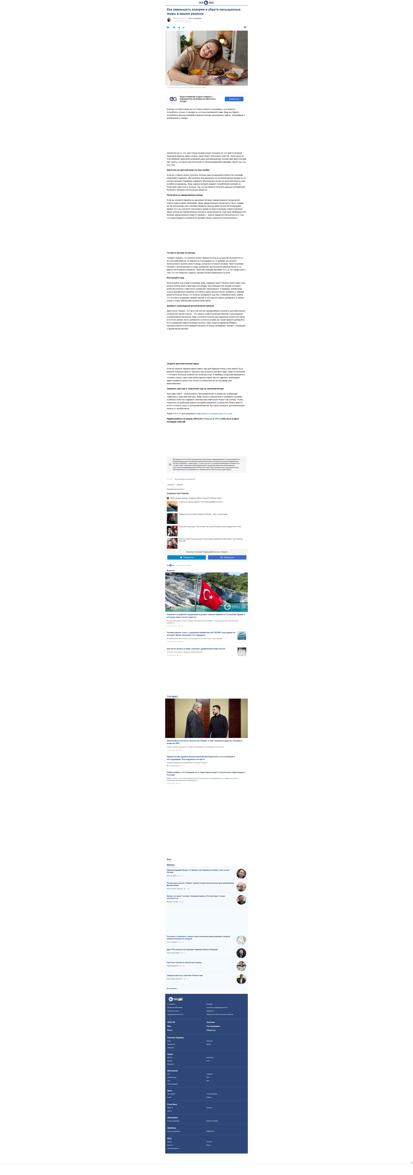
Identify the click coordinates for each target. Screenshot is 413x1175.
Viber (217, 418)
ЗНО (168, 1081)
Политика (210, 1022)
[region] (206, 135)
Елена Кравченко (179, 18)
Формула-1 (171, 1064)
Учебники (209, 1074)
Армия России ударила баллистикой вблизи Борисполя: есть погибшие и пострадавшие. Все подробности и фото (201, 757)
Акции (169, 1097)
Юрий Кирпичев (172, 966)
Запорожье (171, 1044)
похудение (171, 485)
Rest (169, 859)
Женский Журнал (173, 1148)
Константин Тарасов (175, 889)
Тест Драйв (171, 1094)
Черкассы (170, 1047)
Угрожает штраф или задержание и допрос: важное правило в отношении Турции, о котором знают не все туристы (206, 615)
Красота (170, 1145)
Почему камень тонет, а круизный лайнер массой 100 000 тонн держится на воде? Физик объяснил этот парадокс (201, 633)
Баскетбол (210, 1057)
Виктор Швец (172, 876)
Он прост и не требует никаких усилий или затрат (185, 652)
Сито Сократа (172, 942)
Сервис (208, 1097)
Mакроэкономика (212, 1121)
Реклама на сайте (173, 1011)
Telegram (208, 418)
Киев (169, 1041)
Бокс (208, 1061)
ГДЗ (168, 1074)
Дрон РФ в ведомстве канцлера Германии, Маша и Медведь (192, 949)
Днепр (208, 1044)
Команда (209, 1004)
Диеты (169, 1111)
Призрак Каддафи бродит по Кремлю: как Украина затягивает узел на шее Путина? (198, 871)
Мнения (171, 865)
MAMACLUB (210, 1131)
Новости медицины (194, 18)
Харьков (209, 1041)
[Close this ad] (411, 1162)
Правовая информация (175, 1007)
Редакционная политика (175, 489)
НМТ (208, 1081)
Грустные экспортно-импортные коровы (184, 962)
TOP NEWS (172, 696)
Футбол (169, 1057)
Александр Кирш (173, 953)
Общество (211, 1030)
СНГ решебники (172, 1084)
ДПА (207, 1077)
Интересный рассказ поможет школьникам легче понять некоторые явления (194, 638)
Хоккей (169, 1061)
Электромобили (211, 1094)
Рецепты (170, 1107)
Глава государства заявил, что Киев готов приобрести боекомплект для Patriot (195, 747)
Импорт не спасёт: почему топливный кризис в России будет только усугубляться (196, 897)
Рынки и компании (173, 1121)
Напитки (209, 1107)
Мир (169, 1026)
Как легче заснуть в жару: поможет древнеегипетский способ (196, 649)
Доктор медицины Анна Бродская (185, 479)
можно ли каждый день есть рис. (217, 413)
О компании (171, 1004)
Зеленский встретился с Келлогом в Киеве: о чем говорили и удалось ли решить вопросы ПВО (204, 742)
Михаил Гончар (172, 902)
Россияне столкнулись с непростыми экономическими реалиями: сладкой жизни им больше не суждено (198, 937)
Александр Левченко (175, 979)
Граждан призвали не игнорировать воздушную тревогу (187, 763)
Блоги (169, 1030)
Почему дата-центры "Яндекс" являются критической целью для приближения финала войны (200, 884)
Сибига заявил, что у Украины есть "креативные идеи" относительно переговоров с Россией (206, 773)
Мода (208, 1145)
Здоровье (180, 485)
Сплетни (209, 1142)
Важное (171, 570)
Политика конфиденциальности (216, 1007)
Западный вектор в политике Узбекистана (185, 975)
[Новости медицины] (170, 565)
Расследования (213, 1026)
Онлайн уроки (171, 1077)
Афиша (169, 1142)
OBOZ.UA (177, 413)
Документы (210, 1011)
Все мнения (171, 988)
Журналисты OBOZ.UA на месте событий (219, 1014)
